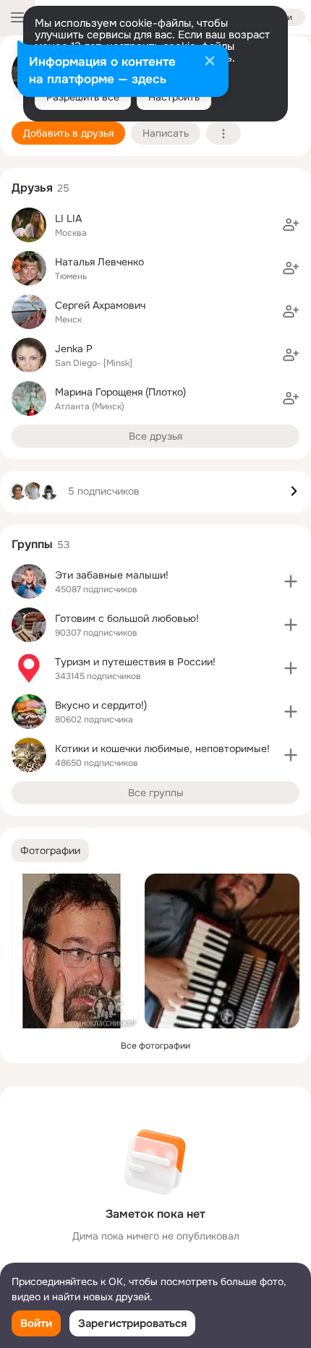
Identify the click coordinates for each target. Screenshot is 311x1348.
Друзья (32, 187)
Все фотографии (155, 1045)
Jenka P (74, 348)
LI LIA (68, 218)
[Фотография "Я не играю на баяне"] (222, 951)
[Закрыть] (210, 62)
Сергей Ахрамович (100, 305)
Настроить (174, 96)
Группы (32, 544)
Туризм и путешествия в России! (135, 661)
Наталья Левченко (99, 261)
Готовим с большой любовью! (127, 618)
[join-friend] (290, 225)
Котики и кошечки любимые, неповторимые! (162, 748)
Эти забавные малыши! (112, 574)
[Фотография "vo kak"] (75, 951)
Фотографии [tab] (50, 850)
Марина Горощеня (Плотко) (120, 391)
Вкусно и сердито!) (101, 705)
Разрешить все (82, 96)
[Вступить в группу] (290, 581)
